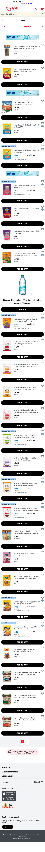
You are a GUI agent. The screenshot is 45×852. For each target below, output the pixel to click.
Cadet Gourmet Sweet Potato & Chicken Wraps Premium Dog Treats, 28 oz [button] (26, 255)
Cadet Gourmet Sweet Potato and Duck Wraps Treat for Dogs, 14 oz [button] (25, 320)
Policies (5, 835)
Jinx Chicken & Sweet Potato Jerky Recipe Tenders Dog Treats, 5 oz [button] (26, 578)
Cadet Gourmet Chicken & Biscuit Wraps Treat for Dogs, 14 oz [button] (25, 70)
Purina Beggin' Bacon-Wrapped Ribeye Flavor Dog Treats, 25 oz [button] (27, 603)
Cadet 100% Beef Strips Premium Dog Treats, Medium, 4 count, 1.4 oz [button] (27, 48)
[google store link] (9, 800)
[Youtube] (42, 783)
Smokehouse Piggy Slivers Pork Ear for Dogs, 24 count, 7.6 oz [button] (26, 651)
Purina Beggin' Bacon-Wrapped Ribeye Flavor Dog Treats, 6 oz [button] (27, 628)
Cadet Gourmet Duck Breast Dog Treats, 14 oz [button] (25, 187)
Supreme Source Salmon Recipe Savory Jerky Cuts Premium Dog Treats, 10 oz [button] (25, 719)
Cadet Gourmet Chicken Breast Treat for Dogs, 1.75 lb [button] (26, 126)
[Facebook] (35, 783)
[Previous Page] (18, 741)
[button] (36, 9)
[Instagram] (38, 783)
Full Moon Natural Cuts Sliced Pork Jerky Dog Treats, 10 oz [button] (25, 459)
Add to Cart (22, 62)
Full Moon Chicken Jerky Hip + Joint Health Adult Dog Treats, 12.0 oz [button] (26, 366)
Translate (28, 3)
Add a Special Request (25, 753)
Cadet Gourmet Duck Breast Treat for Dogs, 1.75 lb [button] (26, 209)
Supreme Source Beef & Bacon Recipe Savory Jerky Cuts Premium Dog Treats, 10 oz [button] (27, 674)
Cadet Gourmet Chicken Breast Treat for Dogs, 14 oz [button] (26, 151)
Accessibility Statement (17, 835)
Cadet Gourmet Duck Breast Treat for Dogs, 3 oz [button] (26, 232)
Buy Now (23, 309)
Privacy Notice (30, 835)
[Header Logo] (11, 9)
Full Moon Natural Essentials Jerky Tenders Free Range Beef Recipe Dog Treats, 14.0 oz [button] (26, 509)
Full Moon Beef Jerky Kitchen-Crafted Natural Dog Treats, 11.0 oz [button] (26, 343)
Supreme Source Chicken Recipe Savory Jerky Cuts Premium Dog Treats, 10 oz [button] (25, 696)
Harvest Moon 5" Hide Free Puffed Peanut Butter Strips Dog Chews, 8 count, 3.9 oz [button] (26, 532)
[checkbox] (42, 45)
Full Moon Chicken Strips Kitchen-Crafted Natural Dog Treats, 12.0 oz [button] (26, 411)
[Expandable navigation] (2, 9)
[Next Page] (26, 741)
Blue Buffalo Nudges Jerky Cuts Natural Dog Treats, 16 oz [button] (24, 103)
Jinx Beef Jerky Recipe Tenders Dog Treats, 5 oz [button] (26, 555)
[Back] (3, 20)
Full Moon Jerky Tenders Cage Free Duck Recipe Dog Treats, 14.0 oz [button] (25, 436)
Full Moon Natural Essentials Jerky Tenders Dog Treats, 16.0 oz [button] (25, 484)
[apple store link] (9, 795)
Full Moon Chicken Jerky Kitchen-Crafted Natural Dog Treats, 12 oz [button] (25, 388)
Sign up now (7, 827)
